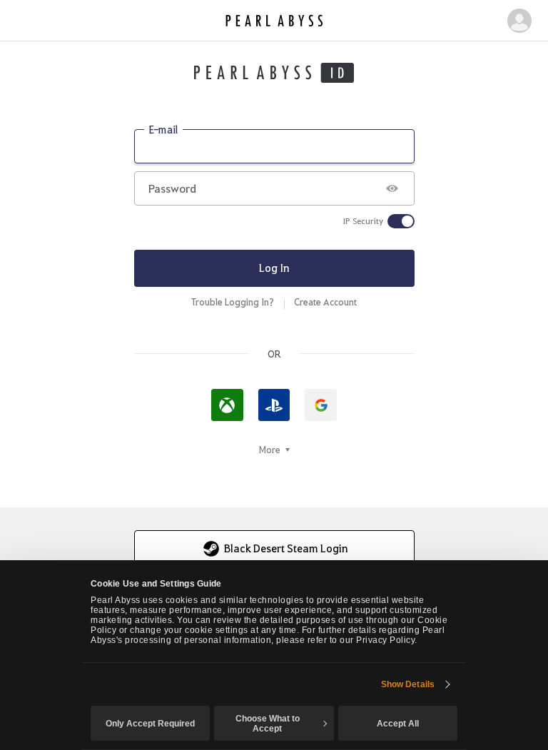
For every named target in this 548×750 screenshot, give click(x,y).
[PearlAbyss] (274, 20)
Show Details (408, 684)
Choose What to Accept (267, 724)
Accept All (398, 724)
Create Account (325, 302)
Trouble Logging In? (232, 302)
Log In (274, 267)
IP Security (363, 221)
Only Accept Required (150, 724)
